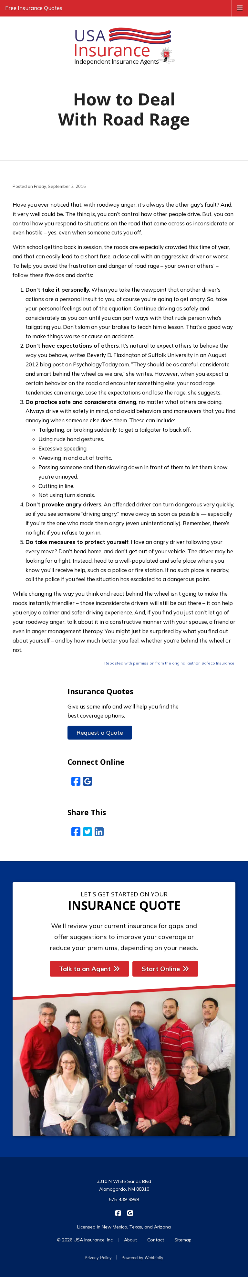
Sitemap (182, 1240)
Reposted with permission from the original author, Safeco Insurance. (169, 663)
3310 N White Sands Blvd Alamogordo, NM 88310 (124, 1185)
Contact (155, 1240)
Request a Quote (100, 732)
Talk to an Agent (85, 969)
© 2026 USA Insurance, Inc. (85, 1240)
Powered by (142, 1257)
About (130, 1240)
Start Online (161, 969)
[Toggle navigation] (240, 7)
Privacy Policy (98, 1257)
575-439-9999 (124, 1199)
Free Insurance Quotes (33, 8)
